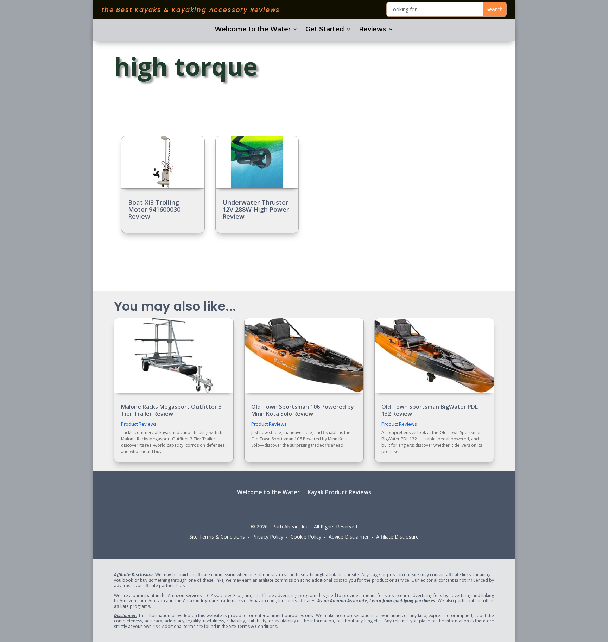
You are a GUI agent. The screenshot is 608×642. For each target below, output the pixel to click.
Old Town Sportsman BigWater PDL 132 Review (429, 410)
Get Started (324, 30)
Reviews (372, 30)
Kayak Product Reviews (339, 492)
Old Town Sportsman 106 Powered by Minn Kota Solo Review (302, 410)
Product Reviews (139, 424)
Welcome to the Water (253, 30)
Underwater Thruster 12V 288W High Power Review (255, 209)
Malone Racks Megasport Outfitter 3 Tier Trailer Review (171, 410)
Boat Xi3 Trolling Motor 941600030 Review (154, 209)
